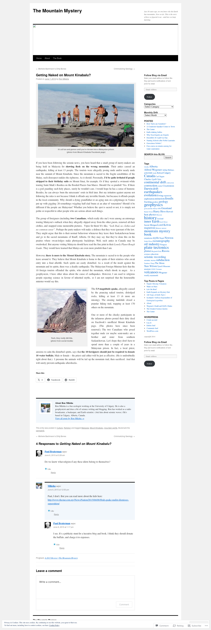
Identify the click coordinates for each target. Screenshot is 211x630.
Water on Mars (152, 286)
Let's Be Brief (152, 289)
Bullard (160, 172)
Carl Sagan (159, 176)
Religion (67, 427)
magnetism (149, 227)
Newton (169, 237)
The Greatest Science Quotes (157, 308)
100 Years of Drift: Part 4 (156, 295)
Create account (152, 320)
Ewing (160, 195)
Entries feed (151, 325)
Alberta (153, 166)
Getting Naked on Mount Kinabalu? (63, 75)
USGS (153, 269)
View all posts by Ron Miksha (69, 418)
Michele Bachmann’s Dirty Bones (51, 68)
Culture (60, 427)
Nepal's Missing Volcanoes (157, 283)
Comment (124, 604)
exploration (149, 198)
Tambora (147, 263)
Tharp (152, 263)
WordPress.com (152, 331)
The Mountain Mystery (57, 10)
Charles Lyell (150, 179)
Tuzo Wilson (150, 266)
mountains (148, 238)
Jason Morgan (150, 224)
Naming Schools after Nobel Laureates (161, 140)
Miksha (52, 486)
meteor (164, 228)
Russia (165, 251)
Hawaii (169, 211)
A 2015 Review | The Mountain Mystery (61, 557)
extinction (160, 198)
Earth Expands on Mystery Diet (158, 292)
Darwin (148, 188)
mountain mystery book (157, 232)
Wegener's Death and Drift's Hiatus (159, 306)
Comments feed (152, 328)
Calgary (167, 172)
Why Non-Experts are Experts (158, 135)
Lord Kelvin (164, 225)
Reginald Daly (156, 251)
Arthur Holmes (168, 169)
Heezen (159, 215)
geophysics (153, 204)
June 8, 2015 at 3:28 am (55, 455)
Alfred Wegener (153, 169)
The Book (57, 58)
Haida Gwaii (148, 212)
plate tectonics (156, 247)
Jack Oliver (164, 222)
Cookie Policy (54, 625)
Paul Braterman (53, 451)
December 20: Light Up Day (157, 137)
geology (163, 201)
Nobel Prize (148, 241)
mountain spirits (110, 427)
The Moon (159, 263)
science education (151, 254)
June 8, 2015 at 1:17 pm (63, 527)
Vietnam (159, 269)
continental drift (155, 182)
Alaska (146, 167)
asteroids (148, 172)
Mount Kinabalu (96, 427)
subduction (163, 260)
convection (150, 185)
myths (156, 237)
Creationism (168, 185)
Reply (53, 472)
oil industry (152, 244)
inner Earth (151, 221)
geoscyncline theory (150, 208)
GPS (159, 208)
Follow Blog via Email (155, 75)
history (150, 217)
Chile (159, 179)
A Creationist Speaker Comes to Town (161, 126)
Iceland (160, 218)
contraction (170, 183)
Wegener (163, 272)
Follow (149, 97)
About (47, 58)
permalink (40, 430)
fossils (169, 198)
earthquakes (153, 191)
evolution (150, 195)
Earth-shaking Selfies (154, 132)
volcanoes (151, 271)
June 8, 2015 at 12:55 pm (58, 489)
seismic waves (150, 260)
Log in (149, 322)
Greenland (166, 208)
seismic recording (155, 257)
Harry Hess (159, 211)
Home (39, 58)
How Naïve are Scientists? (156, 123)
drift (155, 188)
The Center (151, 129)
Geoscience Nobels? (154, 143)
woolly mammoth (151, 275)
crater (160, 185)
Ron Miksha (64, 79)
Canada (149, 175)
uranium (147, 269)
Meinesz (158, 228)
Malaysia (85, 427)
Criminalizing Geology (124, 68)
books (154, 173)
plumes (147, 251)
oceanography (161, 241)
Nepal (161, 238)
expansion (167, 195)
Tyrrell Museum (163, 266)
